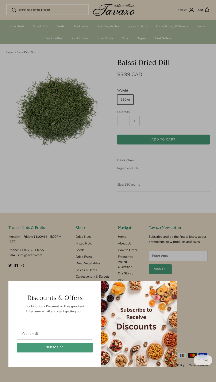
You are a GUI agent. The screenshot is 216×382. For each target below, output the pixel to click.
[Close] (172, 286)
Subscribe (54, 347)
